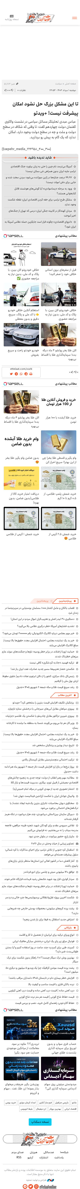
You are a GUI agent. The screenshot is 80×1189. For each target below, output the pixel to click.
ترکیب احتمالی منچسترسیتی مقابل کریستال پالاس (48, 759)
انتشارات (43, 1157)
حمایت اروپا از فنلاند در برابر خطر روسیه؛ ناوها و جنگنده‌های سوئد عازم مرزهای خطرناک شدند (40, 654)
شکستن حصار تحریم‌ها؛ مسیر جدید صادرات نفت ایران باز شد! (42, 669)
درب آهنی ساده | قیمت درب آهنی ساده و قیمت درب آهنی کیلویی (41, 990)
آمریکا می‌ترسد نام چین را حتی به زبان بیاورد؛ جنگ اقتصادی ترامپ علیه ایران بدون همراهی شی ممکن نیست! (43, 168)
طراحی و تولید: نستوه (36, 1180)
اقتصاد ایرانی (70, 1109)
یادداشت (59, 1157)
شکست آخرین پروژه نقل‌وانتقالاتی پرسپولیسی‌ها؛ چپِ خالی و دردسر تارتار (41, 899)
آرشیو (30, 1157)
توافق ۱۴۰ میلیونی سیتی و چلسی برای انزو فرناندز (49, 872)
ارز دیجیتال (41, 1109)
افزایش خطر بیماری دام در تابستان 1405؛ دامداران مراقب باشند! (41, 978)
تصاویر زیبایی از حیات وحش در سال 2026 (52, 843)
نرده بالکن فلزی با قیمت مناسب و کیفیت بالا (51, 984)
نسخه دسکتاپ (40, 1121)
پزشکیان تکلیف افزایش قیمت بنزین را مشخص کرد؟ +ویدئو (43, 703)
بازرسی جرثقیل (62, 1102)
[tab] (67, 601)
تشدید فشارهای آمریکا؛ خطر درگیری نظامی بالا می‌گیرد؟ (45, 626)
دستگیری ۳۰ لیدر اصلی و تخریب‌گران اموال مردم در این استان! (42, 619)
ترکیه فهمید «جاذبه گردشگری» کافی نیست (52, 663)
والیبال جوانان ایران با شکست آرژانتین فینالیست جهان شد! (43, 796)
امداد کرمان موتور (27, 1102)
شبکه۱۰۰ (64, 1152)
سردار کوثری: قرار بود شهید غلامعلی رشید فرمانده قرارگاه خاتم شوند (39, 879)
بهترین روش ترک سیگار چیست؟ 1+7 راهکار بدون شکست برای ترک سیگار (42, 960)
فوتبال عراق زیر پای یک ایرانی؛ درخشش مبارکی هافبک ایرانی (43, 941)
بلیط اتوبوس (27, 1109)
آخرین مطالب (65, 695)
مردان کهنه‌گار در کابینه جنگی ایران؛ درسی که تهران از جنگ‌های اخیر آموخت (42, 213)
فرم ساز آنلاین (45, 1102)
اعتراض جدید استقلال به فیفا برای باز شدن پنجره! (48, 919)
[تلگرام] (25, 1186)
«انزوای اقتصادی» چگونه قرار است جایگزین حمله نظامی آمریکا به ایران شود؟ (40, 224)
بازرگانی (68, 927)
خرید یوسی (10, 1102)
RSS (19, 1157)
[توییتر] (30, 1186)
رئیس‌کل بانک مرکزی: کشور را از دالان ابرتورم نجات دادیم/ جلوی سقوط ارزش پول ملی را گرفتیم (40, 678)
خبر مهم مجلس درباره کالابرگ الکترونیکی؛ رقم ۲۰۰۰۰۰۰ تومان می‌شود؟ (38, 633)
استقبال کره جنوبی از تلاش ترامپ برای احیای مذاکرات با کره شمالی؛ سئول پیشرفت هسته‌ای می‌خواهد (41, 852)
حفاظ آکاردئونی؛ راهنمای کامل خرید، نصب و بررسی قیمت (44, 1003)
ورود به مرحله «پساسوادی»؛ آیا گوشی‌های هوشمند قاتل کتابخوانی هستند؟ (45, 191)
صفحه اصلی (70, 84)
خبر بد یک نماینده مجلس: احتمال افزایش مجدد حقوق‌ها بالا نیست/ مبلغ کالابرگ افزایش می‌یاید (40, 736)
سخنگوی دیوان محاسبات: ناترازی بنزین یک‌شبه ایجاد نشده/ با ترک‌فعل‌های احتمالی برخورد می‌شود (44, 805)
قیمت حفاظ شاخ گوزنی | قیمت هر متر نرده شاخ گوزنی (46, 997)
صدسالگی (48, 1152)
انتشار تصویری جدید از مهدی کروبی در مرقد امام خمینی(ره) (43, 789)
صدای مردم (18, 1152)
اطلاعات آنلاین (40, 17)
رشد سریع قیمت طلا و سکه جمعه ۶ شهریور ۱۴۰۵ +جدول (45, 687)
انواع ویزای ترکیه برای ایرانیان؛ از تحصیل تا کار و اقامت (46, 935)
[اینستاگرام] (36, 1186)
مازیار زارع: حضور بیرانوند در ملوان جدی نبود (51, 836)
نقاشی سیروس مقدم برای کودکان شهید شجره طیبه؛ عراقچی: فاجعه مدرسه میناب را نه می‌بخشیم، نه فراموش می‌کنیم (41, 827)
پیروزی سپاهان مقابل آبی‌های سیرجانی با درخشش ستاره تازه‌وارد (41, 709)
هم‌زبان (33, 1152)
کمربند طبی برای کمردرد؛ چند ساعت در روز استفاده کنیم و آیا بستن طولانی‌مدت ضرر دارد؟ (41, 949)
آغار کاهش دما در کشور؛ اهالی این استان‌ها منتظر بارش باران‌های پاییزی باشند (43, 863)
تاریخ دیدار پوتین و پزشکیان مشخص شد (53, 745)
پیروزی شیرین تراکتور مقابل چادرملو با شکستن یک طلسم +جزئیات (39, 716)
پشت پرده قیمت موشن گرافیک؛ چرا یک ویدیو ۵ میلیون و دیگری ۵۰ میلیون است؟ (42, 970)
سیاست (58, 84)
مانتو (74, 1102)
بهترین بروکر (55, 1109)
